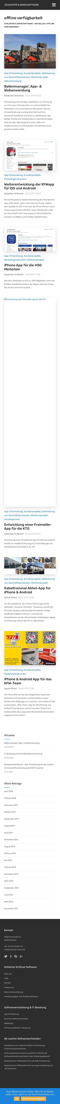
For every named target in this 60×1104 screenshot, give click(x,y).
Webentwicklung (13, 81)
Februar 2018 (10, 798)
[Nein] (56, 1096)
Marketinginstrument (15, 179)
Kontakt (7, 983)
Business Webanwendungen (16, 1019)
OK (16, 1099)
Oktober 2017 (10, 812)
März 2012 (8, 902)
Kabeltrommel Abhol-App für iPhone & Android (27, 590)
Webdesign (8, 1023)
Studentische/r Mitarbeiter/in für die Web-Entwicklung (27, 1061)
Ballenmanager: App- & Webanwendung (23, 88)
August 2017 (9, 826)
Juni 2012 (8, 895)
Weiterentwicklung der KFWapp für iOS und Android (29, 186)
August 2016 (9, 846)
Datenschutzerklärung (13, 992)
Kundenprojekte (32, 73)
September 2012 (11, 888)
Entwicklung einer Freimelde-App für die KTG (28, 527)
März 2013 (8, 881)
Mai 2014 (8, 860)
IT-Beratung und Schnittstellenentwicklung (23, 754)
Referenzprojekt (39, 77)
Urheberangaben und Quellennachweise (21, 996)
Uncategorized (12, 519)
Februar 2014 (10, 867)
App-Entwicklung (13, 73)
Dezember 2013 (11, 874)
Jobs (6, 978)
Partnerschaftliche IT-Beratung (17, 1028)
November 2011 (11, 908)
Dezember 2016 (11, 839)
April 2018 (8, 791)
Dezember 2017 (11, 805)
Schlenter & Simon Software (21, 4)
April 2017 (8, 833)
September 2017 (11, 819)
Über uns (8, 974)
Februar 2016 (10, 853)
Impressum (9, 987)
